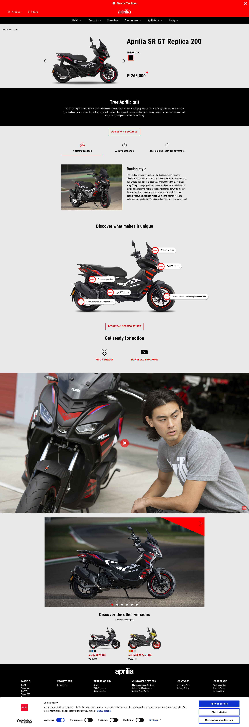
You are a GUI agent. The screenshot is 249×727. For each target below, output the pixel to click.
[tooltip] (131, 57)
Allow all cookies (219, 704)
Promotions (62, 685)
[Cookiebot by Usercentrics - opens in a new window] (24, 721)
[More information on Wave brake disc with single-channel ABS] (166, 296)
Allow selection (219, 712)
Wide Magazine (100, 688)
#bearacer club (100, 691)
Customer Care (183, 685)
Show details (104, 711)
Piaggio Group (219, 688)
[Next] (124, 60)
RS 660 (24, 691)
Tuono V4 (25, 688)
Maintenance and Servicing (143, 685)
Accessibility (218, 691)
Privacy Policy (183, 688)
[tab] (131, 58)
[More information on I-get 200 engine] (110, 292)
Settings (153, 720)
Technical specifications (124, 326)
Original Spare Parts (140, 691)
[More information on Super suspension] (92, 279)
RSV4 (23, 685)
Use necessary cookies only (219, 720)
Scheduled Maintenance (142, 688)
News (96, 685)
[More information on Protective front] (155, 250)
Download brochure (124, 131)
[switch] (88, 720)
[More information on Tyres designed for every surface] (81, 301)
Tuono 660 (25, 694)
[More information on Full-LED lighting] (161, 266)
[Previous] (45, 60)
